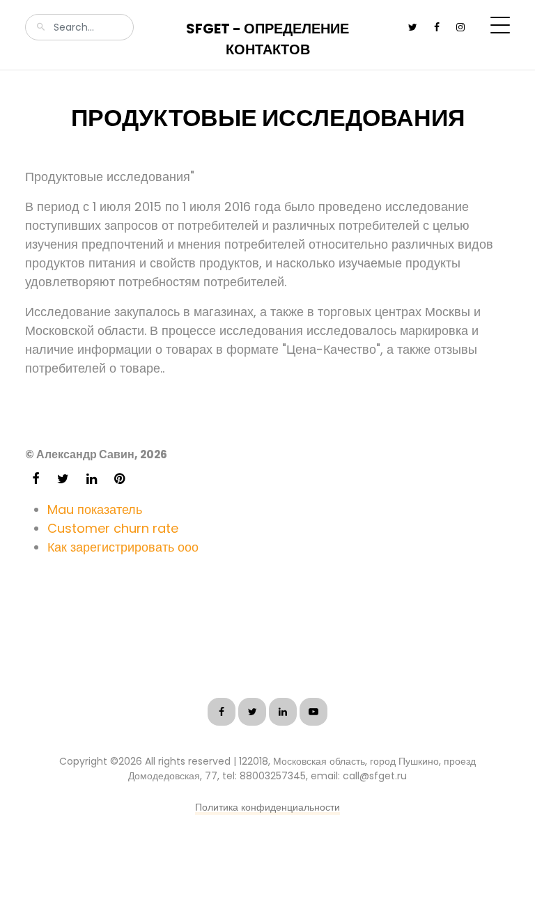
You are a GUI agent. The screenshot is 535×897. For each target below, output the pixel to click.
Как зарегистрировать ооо (123, 547)
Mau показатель (94, 509)
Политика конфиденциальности (267, 807)
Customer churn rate (112, 528)
